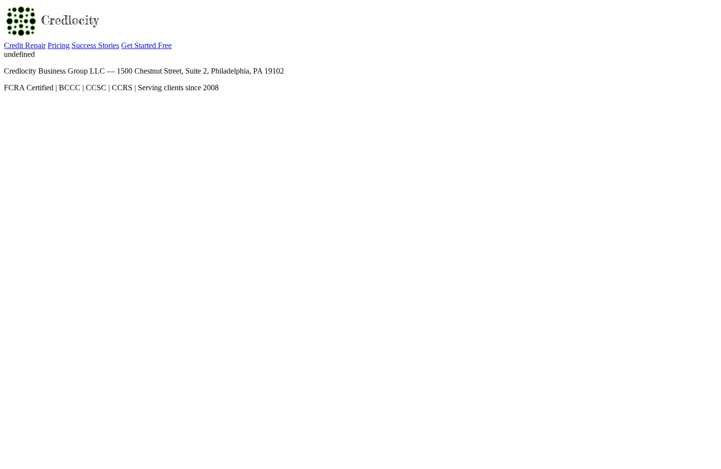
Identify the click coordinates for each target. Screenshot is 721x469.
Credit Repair (25, 45)
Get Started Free (146, 45)
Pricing (59, 45)
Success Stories (95, 45)
